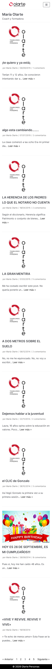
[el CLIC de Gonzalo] (26, 460)
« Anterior (7, 659)
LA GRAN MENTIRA (16, 274)
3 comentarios (39, 486)
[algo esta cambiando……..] (26, 109)
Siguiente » (43, 659)
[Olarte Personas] (17, 4)
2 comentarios (39, 135)
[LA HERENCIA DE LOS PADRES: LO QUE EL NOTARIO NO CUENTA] (26, 176)
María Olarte (12, 68)
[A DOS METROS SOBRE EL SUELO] (26, 320)
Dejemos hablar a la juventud (23, 413)
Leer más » (29, 78)
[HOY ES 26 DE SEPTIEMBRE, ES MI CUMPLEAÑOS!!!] (26, 527)
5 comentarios (39, 279)
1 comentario (39, 68)
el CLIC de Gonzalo (15, 481)
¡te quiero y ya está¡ (16, 62)
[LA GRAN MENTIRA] (26, 253)
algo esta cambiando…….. (20, 130)
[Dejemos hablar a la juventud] (26, 393)
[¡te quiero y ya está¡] (26, 42)
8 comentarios (39, 557)
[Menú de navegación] (46, 4)
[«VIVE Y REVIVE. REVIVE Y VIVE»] (26, 598)
